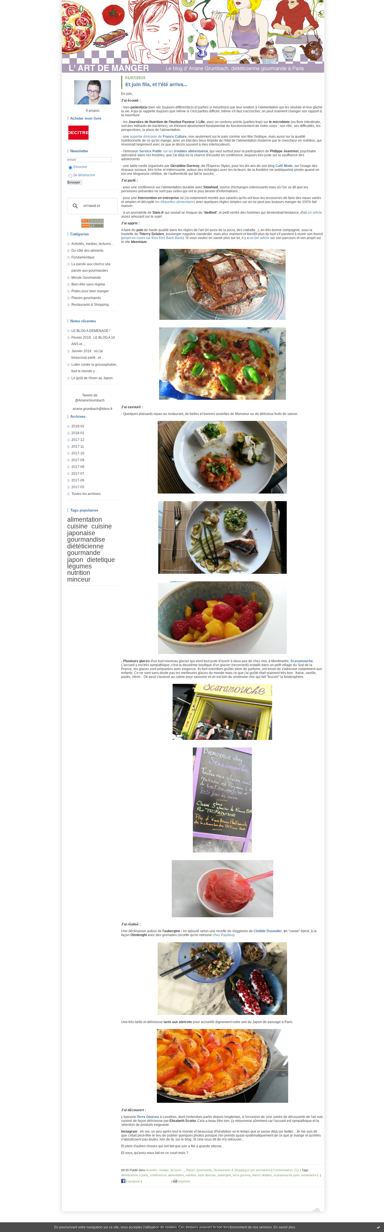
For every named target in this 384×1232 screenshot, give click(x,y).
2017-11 (77, 446)
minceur (79, 579)
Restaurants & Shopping (90, 305)
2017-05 (77, 487)
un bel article (259, 238)
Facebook (132, 1181)
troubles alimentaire (190, 151)
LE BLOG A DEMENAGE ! (90, 331)
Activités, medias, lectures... (92, 244)
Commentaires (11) (286, 1170)
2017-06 (77, 480)
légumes (79, 566)
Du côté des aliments (87, 251)
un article (315, 213)
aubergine (224, 1175)
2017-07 (77, 474)
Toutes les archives (86, 494)
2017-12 (77, 440)
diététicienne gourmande (85, 549)
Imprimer (183, 1181)
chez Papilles (223, 935)
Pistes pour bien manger (90, 291)
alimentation (84, 519)
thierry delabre (262, 1175)
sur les (156, 151)
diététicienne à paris (134, 1175)
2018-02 (77, 426)
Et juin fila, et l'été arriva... (156, 84)
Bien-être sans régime (88, 284)
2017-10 (77, 453)
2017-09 (77, 460)
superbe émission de (158, 137)
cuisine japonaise (89, 530)
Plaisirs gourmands (86, 298)
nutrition (78, 573)
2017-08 (77, 467)
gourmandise (86, 539)
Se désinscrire (84, 175)
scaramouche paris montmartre (295, 1175)
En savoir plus (284, 1227)
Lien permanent (259, 1170)
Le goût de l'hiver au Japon (92, 378)
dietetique (101, 559)
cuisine (77, 526)
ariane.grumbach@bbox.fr (92, 409)
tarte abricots (207, 1175)
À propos (93, 111)
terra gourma (241, 1175)
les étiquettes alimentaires (175, 202)
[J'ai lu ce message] (378, 1227)
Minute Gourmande (86, 278)
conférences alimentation (167, 1175)
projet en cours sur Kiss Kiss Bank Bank (152, 238)
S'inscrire (80, 167)
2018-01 (77, 433)
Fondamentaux (82, 257)
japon (75, 559)
